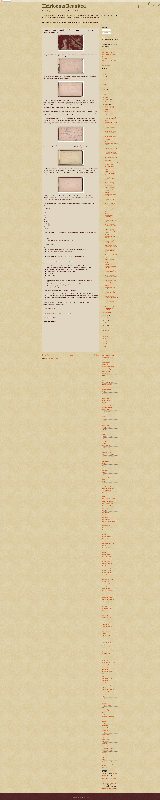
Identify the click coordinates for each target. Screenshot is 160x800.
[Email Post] (65, 313)
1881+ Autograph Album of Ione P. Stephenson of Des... (110, 282)
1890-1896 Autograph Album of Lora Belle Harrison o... (109, 303)
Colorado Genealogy (106, 405)
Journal (103, 481)
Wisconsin (104, 759)
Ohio (103, 613)
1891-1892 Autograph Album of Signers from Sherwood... (110, 271)
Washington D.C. (106, 746)
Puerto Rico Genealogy (107, 649)
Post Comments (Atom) (53, 358)
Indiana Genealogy (106, 470)
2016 (104, 92)
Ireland (103, 479)
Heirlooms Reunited (64, 6)
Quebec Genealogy (106, 653)
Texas (103, 707)
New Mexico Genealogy (107, 590)
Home (71, 355)
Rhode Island (105, 669)
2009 (104, 346)
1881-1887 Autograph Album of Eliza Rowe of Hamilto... (110, 287)
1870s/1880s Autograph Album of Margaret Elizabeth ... (109, 250)
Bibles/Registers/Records (107, 382)
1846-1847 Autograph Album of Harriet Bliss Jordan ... (110, 225)
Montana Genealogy (106, 570)
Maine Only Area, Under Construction (107, 57)
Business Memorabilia (107, 384)
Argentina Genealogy (106, 369)
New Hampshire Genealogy (108, 584)
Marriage (104, 529)
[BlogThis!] (68, 313)
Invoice (103, 472)
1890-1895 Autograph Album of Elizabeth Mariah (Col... (109, 215)
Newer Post (45, 355)
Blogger (87, 797)
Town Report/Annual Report (108, 716)
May (106, 323)
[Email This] (67, 313)
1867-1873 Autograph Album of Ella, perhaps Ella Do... (110, 194)
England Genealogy (106, 425)
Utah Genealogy (105, 730)
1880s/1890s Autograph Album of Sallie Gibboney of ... (110, 210)
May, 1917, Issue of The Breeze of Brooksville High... (110, 178)
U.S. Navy (104, 723)
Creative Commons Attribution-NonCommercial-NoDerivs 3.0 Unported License (109, 778)
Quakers (103, 651)
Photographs (104, 637)
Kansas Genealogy (106, 483)
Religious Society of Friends (108, 662)
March (106, 328)
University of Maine (106, 728)
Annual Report (105, 364)
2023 (104, 74)
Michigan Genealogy (106, 554)
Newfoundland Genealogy (107, 597)
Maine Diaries (105, 510)
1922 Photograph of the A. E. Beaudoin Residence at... (110, 173)
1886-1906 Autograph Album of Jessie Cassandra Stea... (111, 108)
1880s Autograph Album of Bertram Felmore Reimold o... (110, 255)
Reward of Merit (105, 667)
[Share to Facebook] (70, 313)
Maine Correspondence (107, 508)
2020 (104, 82)
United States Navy (106, 725)
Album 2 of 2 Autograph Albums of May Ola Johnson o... (110, 133)
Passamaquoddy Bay (106, 624)
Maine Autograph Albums (107, 503)
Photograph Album (106, 635)
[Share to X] (69, 313)
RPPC (103, 674)
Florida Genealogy (106, 432)
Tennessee (104, 703)
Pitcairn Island (105, 640)
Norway (103, 604)
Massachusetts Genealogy (107, 541)
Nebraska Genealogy (106, 574)
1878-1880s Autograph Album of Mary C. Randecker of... (109, 205)
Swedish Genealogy (106, 701)
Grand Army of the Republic (108, 454)
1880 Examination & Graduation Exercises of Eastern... (110, 168)
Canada (103, 396)
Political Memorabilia (107, 642)
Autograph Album (106, 378)
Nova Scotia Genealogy (107, 608)
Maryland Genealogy (106, 536)
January (107, 333)
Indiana (103, 468)
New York (104, 592)
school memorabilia (106, 680)
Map (103, 527)
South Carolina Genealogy (108, 689)
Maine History (105, 517)
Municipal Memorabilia (107, 572)
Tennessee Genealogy (106, 705)
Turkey (103, 719)
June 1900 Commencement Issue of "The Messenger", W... (111, 153)
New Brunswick (105, 577)
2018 (104, 87)
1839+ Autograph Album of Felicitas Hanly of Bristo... (111, 245)
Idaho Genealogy (105, 461)
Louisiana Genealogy (106, 490)
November (107, 102)
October (107, 104)
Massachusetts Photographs (108, 543)
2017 (104, 89)
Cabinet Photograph (106, 387)
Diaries (103, 416)
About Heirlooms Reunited (108, 52)
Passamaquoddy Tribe (107, 626)
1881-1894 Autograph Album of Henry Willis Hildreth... (110, 189)
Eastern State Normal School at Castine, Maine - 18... (111, 163)
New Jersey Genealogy (107, 588)
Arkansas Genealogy (106, 373)
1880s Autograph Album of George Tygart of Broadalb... (110, 308)
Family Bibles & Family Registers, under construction (109, 61)
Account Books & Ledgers (108, 355)
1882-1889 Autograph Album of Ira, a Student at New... (110, 113)
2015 (104, 94)
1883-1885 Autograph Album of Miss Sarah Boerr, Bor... (109, 292)
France (103, 434)
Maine (103, 492)
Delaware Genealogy (106, 414)
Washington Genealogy (107, 750)
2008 (104, 349)
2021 (104, 79)
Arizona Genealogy (106, 371)
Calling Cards (105, 393)
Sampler (103, 676)
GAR (103, 438)
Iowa (103, 474)
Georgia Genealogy (106, 445)
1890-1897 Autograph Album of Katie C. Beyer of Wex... (110, 276)
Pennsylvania (105, 629)
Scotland (104, 683)
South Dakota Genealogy (107, 692)
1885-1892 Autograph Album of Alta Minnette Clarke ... (110, 261)
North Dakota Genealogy (107, 601)
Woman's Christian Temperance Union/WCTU (109, 764)
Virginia (103, 737)
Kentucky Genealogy (106, 486)
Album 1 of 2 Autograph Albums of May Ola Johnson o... (110, 138)
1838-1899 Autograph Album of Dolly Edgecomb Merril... (111, 231)
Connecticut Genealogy (107, 407)
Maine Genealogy (106, 515)
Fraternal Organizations (107, 436)
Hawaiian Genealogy (106, 459)
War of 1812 (104, 743)
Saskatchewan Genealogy (107, 678)
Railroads (104, 656)
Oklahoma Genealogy (107, 617)
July (106, 317)
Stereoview (104, 694)
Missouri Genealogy (106, 568)
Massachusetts (105, 538)
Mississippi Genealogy (107, 563)
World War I (104, 767)
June (106, 320)
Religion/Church (105, 660)
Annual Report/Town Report (108, 366)
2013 (104, 336)
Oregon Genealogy (106, 622)
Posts (104, 30)
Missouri (104, 565)
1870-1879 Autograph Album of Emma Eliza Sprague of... (110, 266)
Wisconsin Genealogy (107, 761)
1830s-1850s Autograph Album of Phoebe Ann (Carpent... (110, 220)
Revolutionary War (106, 665)
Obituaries (104, 611)
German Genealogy (106, 447)
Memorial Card (105, 547)
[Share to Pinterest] (72, 313)
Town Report (104, 714)
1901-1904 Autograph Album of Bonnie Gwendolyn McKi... (109, 241)
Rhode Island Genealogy (107, 671)
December (107, 99)
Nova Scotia (104, 606)
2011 (104, 341)
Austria (103, 375)
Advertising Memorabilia (107, 357)
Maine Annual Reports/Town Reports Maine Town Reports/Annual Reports (108, 500)
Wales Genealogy (106, 741)
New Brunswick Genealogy (108, 579)
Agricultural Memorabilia (107, 360)
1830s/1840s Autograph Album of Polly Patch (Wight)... (109, 236)
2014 (104, 97)
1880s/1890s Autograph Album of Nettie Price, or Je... (110, 127)
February (107, 330)
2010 (104, 344)
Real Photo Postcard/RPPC (108, 658)
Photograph (104, 633)
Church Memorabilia (106, 400)
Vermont (104, 732)
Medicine (104, 545)
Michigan (104, 552)
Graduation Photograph (107, 450)
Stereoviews (104, 696)
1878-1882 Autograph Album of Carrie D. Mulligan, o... (109, 184)
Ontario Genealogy (106, 620)
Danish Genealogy (106, 411)
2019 (104, 84)
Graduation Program (106, 452)
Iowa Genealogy (105, 477)
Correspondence (105, 409)
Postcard (104, 644)
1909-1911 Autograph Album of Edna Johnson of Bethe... (111, 297)
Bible (103, 380)
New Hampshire (105, 581)
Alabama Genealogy (106, 362)
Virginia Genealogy (106, 739)
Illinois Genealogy (106, 465)
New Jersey (104, 586)
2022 (104, 77)
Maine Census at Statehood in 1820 (110, 54)
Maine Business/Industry (107, 506)
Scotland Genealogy (106, 685)
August (106, 315)
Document (104, 420)
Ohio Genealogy (105, 615)
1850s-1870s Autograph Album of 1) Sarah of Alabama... (109, 199)
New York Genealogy (106, 595)
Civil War (104, 402)
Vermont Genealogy (106, 734)
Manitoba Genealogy (106, 525)
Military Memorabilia (106, 556)
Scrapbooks (104, 687)
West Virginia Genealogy (107, 755)
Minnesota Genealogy (107, 561)
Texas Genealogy (105, 710)
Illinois (103, 463)
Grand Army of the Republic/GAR (109, 456)
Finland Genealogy (106, 427)
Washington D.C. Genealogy (108, 748)
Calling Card (104, 391)
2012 (104, 338)
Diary (103, 418)
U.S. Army (104, 721)
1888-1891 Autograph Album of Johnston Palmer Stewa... (111, 143)
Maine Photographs (106, 519)
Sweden (103, 698)
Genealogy (104, 441)
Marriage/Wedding (106, 532)
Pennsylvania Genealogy (107, 631)
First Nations (105, 429)
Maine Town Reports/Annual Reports (108, 522)
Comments (105, 32)
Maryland (104, 534)
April (106, 325)
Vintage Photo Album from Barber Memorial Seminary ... (110, 159)
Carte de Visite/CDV (106, 398)
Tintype (103, 712)
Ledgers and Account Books (108, 488)
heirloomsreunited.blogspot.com (109, 783)
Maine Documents (106, 512)
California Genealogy (106, 389)
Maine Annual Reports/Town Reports (108, 495)
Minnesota (104, 559)
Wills (103, 757)
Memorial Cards (105, 550)
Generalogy (104, 443)
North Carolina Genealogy (108, 599)
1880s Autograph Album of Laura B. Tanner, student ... (110, 148)
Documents (104, 423)
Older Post (95, 355)
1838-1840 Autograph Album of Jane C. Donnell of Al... (110, 122)
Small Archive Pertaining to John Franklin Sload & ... (110, 117)
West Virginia (105, 752)
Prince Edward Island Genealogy (109, 647)
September (107, 312)
